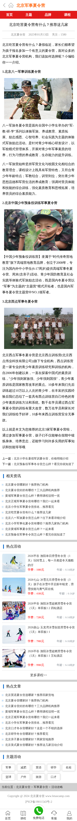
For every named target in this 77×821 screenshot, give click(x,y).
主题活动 (13, 757)
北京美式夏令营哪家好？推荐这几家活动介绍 (34, 744)
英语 (38, 767)
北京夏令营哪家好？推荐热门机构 (26, 484)
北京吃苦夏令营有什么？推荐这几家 (28, 512)
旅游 (38, 776)
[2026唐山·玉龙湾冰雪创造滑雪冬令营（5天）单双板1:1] (13, 626)
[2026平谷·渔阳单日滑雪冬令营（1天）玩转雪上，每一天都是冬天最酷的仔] (13, 555)
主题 (28, 14)
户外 (23, 776)
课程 (67, 14)
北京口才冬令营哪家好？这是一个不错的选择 (34, 728)
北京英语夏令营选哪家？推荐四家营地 (29, 695)
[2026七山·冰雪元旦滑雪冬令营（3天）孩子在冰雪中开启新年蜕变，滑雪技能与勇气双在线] (13, 579)
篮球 (8, 776)
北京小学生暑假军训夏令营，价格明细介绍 (41, 458)
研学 (53, 767)
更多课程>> (38, 675)
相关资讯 (13, 476)
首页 (9, 14)
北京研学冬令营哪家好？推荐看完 (26, 733)
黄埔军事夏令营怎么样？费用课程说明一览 (32, 495)
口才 (53, 776)
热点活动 (13, 546)
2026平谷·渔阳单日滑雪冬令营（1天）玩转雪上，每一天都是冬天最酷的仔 (51, 560)
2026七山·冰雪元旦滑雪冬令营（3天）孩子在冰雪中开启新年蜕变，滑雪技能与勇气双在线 (51, 584)
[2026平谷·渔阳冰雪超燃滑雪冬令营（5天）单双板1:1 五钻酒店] (13, 650)
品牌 (48, 14)
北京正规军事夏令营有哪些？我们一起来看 (32, 501)
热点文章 (13, 686)
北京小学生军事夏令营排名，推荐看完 (29, 506)
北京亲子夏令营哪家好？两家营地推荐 (29, 739)
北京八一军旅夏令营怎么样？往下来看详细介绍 (35, 517)
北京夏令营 (18, 34)
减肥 (23, 767)
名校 (68, 767)
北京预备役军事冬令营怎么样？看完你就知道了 (44, 464)
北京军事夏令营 (30, 5)
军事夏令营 (41, 787)
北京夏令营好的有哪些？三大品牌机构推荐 (32, 490)
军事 (8, 767)
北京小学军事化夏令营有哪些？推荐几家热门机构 (36, 523)
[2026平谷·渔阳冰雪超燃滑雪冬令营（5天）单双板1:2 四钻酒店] (13, 603)
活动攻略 (57, 787)
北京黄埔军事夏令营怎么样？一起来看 (29, 529)
